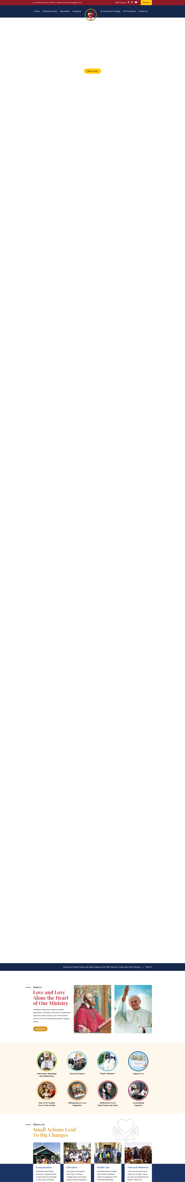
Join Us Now (92, 71)
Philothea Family (50, 11)
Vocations (76, 11)
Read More (40, 1029)
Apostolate (65, 11)
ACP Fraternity (129, 11)
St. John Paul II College (110, 11)
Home (37, 11)
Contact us (143, 11)
